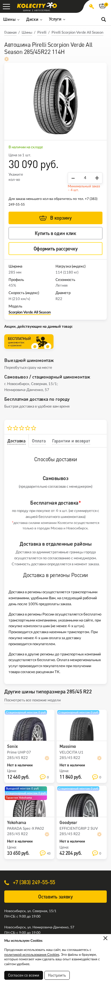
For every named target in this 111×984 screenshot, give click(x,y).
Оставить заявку (55, 897)
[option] (55, 101)
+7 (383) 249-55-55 (33, 882)
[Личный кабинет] (91, 6)
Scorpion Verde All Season (30, 312)
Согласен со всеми (23, 975)
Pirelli (41, 33)
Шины (27, 33)
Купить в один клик (55, 233)
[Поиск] (103, 19)
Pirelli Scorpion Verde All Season (77, 33)
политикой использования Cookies (31, 954)
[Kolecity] (37, 5)
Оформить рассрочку (56, 249)
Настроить (57, 975)
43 (48, 853)
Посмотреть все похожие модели (32, 700)
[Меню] (6, 6)
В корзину (60, 218)
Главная (10, 33)
